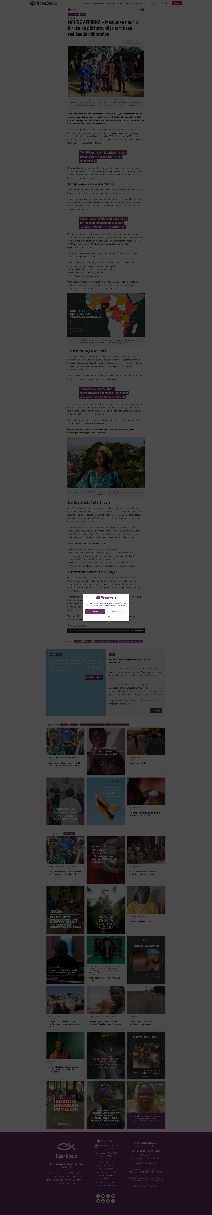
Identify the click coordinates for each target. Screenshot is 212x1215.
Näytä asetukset (116, 611)
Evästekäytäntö (106, 616)
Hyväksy (95, 611)
